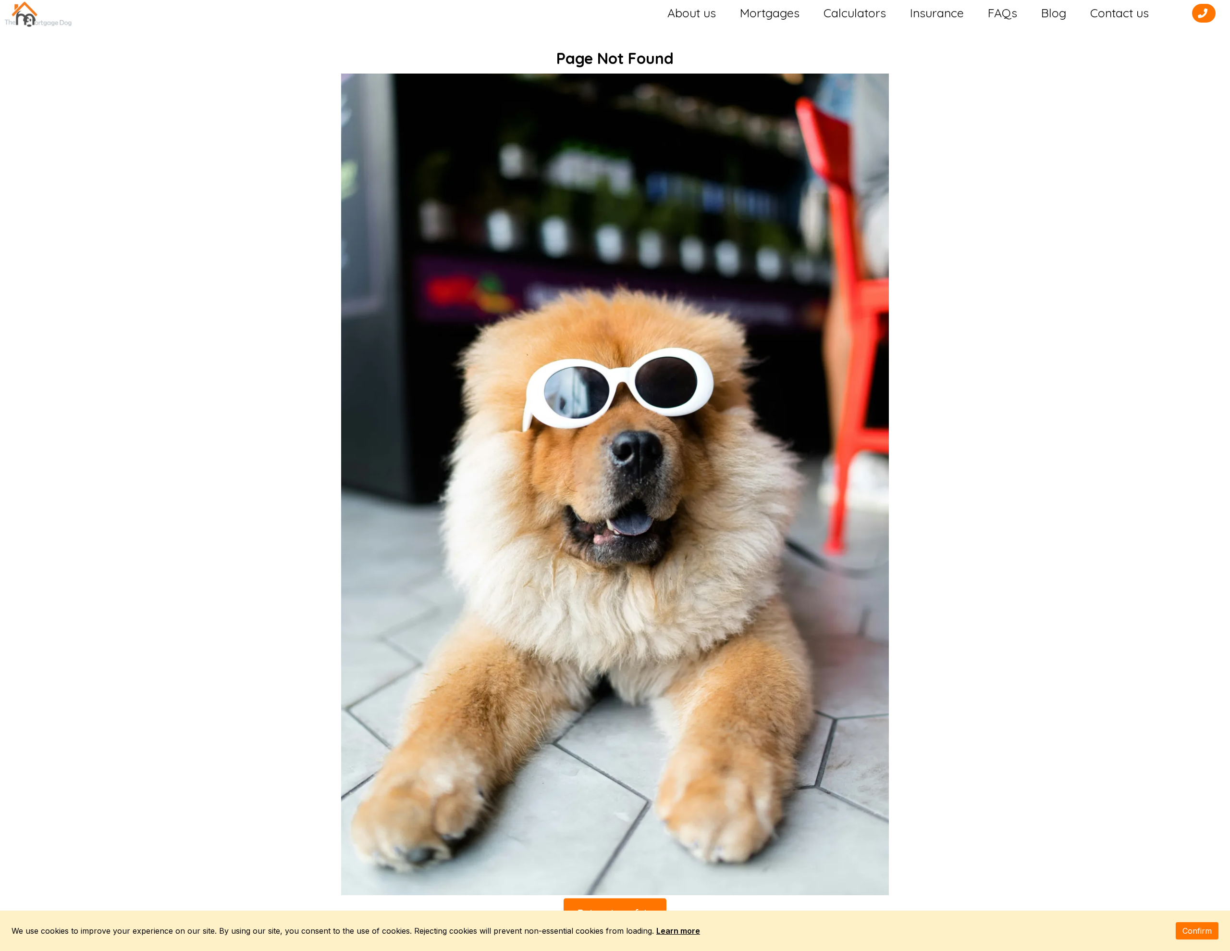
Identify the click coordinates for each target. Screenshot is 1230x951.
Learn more (678, 931)
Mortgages (770, 13)
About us (691, 13)
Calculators (855, 13)
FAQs (1002, 13)
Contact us (1119, 13)
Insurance (937, 13)
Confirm (1197, 931)
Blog (1053, 13)
